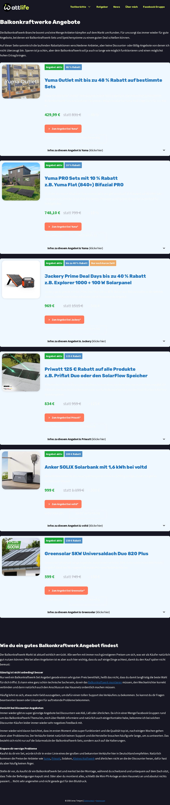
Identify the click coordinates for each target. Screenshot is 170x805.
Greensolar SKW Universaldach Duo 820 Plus (96, 553)
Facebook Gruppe (154, 6)
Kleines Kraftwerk (84, 758)
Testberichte (78, 6)
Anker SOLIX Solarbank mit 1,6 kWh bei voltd (96, 467)
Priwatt (56, 758)
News (116, 6)
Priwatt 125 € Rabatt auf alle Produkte (90, 369)
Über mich (131, 6)
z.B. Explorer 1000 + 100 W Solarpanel (88, 282)
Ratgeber (102, 6)
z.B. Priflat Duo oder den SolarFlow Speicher (96, 375)
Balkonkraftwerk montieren (105, 682)
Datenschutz (89, 800)
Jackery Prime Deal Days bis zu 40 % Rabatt (95, 276)
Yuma (47, 758)
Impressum (100, 800)
